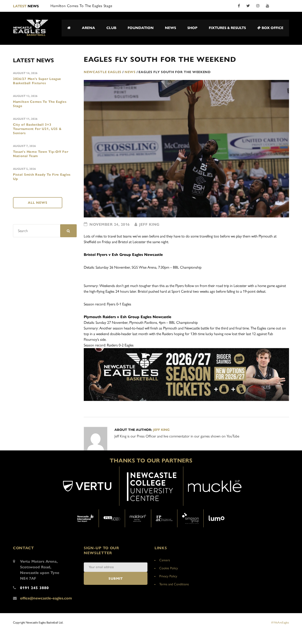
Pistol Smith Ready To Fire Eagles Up (42, 177)
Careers (164, 560)
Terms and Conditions (174, 584)
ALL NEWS (37, 203)
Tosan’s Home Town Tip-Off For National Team (40, 154)
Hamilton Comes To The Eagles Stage (40, 104)
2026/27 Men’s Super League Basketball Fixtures (37, 81)
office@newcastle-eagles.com (46, 598)
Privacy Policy (168, 576)
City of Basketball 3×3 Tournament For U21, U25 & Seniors (37, 129)
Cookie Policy (168, 568)
